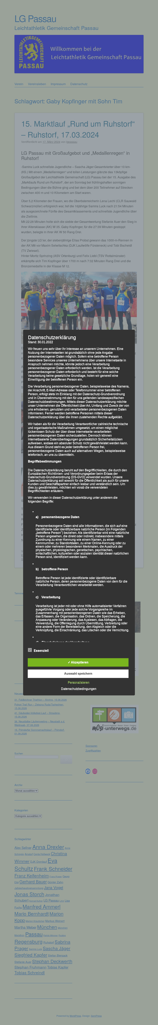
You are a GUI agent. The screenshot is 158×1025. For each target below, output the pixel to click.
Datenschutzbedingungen (78, 688)
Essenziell (41, 650)
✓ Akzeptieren (78, 662)
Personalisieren (78, 682)
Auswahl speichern (78, 673)
